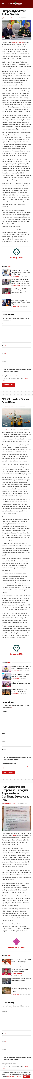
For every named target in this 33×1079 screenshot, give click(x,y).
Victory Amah (16, 306)
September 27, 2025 (21, 18)
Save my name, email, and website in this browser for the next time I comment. (17, 370)
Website (4, 361)
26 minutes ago (15, 975)
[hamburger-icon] (3, 4)
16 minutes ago (15, 966)
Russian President (18, 42)
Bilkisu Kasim (16, 678)
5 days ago (23, 670)
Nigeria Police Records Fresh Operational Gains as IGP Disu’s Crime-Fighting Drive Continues (20, 281)
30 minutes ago (15, 984)
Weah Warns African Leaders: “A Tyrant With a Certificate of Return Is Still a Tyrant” (20, 272)
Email (4, 354)
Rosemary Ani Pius (8, 18)
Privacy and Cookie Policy (14, 1076)
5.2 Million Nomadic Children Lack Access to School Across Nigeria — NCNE (21, 990)
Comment (5, 324)
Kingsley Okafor (16, 276)
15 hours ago (24, 994)
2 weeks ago (24, 306)
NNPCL (7, 430)
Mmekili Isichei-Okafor (9, 803)
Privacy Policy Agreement (9, 376)
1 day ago (24, 276)
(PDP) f (14, 835)
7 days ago (23, 686)
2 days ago (24, 285)
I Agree (26, 1076)
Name (4, 346)
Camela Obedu (16, 670)
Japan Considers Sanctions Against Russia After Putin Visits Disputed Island (20, 302)
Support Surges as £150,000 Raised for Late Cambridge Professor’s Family (19, 290)
